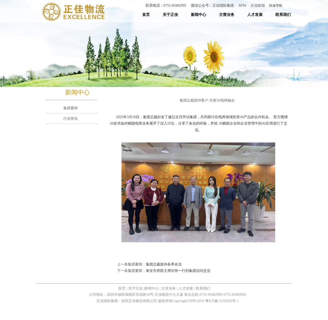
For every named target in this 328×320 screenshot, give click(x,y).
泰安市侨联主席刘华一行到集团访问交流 (178, 271)
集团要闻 (70, 108)
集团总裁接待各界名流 (164, 264)
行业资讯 (70, 118)
